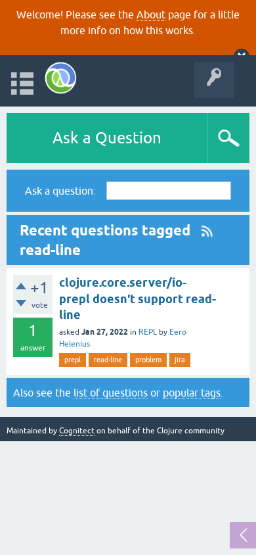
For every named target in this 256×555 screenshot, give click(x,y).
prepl (72, 360)
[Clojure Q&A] (61, 78)
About (151, 14)
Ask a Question (107, 138)
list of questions (111, 392)
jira (180, 360)
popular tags (192, 392)
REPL (148, 332)
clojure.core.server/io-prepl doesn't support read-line (137, 299)
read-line (108, 360)
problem (148, 360)
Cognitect (77, 430)
